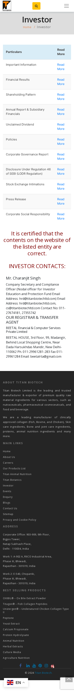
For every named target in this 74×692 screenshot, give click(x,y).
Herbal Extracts (13, 646)
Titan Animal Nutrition (17, 474)
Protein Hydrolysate (16, 635)
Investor (8, 485)
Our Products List (14, 468)
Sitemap (8, 514)
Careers (8, 462)
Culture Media (12, 652)
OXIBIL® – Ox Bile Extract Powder (24, 598)
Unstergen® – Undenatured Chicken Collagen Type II (36, 610)
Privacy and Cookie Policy (19, 519)
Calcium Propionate (16, 629)
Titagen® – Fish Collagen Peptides (25, 604)
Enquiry (8, 497)
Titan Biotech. (43, 672)
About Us (9, 457)
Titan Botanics (12, 480)
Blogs (6, 502)
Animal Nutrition (13, 640)
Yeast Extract (11, 623)
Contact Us (10, 508)
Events (7, 491)
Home (27, 27)
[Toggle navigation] (66, 6)
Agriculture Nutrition (16, 658)
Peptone (8, 618)
